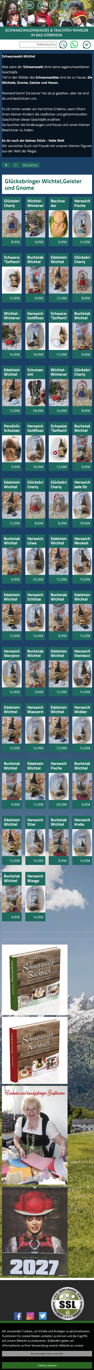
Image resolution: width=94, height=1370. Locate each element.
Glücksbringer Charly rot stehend (82, 260)
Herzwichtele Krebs (82, 822)
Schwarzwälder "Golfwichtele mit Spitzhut (12, 260)
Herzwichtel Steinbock (82, 653)
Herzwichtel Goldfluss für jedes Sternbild (35, 428)
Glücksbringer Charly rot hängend (35, 485)
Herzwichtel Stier (35, 822)
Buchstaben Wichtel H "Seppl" (35, 653)
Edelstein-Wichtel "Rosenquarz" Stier (59, 653)
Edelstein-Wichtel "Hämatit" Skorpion (12, 597)
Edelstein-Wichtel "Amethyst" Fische (12, 485)
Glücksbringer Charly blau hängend (82, 372)
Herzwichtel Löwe (35, 541)
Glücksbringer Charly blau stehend (12, 203)
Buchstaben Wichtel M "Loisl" (59, 822)
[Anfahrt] (41, 5)
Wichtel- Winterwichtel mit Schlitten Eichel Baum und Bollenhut (59, 372)
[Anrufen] (53, 5)
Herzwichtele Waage (35, 878)
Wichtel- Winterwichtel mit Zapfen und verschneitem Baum (35, 203)
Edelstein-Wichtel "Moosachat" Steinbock (82, 597)
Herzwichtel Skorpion (12, 653)
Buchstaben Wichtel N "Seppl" (12, 878)
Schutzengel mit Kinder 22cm (35, 372)
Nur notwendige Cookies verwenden (47, 1353)
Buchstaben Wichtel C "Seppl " (82, 428)
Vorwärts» (30, 165)
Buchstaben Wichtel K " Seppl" (12, 766)
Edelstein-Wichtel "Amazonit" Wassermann (12, 372)
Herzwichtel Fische (82, 203)
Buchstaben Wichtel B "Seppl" (82, 316)
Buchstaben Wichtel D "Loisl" (12, 541)
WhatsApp (74, 43)
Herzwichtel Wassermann (35, 710)
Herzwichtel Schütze (35, 597)
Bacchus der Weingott (59, 203)
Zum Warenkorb (87, 42)
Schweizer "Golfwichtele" (59, 428)
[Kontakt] (64, 5)
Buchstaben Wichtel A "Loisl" (35, 260)
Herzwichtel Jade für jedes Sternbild (82, 485)
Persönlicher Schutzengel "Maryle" (12, 428)
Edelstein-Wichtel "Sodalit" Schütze (35, 766)
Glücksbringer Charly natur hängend (59, 485)
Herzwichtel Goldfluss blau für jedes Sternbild (35, 316)
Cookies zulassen (47, 1365)
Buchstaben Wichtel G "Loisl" (59, 597)
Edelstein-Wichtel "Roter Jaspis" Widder (12, 710)
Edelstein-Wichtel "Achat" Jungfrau (59, 260)
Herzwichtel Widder (82, 710)
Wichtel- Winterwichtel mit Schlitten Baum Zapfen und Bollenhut (12, 316)
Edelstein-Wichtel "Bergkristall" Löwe (59, 541)
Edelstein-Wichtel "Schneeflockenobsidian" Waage (59, 710)
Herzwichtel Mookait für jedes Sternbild (82, 541)
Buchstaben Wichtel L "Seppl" (82, 766)
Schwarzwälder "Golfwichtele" (59, 316)
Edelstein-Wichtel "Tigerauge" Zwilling (12, 822)
